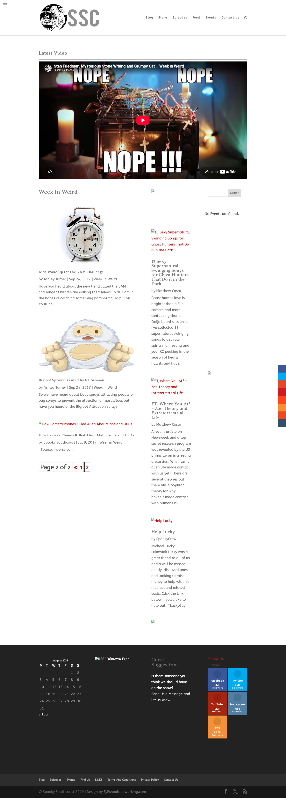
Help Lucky (163, 531)
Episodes (180, 17)
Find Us (85, 779)
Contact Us (231, 17)
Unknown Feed (117, 659)
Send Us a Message (167, 694)
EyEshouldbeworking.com (125, 792)
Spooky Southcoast (59, 442)
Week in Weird (105, 279)
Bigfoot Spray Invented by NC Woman (71, 380)
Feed (196, 17)
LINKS (98, 779)
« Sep (43, 715)
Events (210, 17)
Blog (149, 17)
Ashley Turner (55, 279)
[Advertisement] (224, 301)
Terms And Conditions (122, 779)
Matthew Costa (168, 291)
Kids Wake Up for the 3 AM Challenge (71, 272)
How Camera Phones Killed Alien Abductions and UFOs (86, 435)
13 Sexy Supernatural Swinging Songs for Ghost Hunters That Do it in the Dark (170, 272)
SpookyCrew (166, 539)
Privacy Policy (150, 779)
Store (162, 17)
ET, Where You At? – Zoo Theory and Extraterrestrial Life (170, 410)
